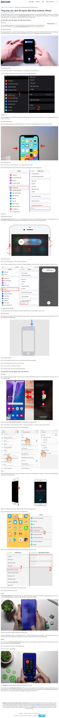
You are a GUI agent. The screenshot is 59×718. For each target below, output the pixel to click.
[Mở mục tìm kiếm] (56, 1)
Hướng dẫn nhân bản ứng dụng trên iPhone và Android (20, 685)
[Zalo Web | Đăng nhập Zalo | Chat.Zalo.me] (5, 1)
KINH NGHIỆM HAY (50, 1)
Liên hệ (25, 713)
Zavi (43, 1)
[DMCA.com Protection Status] (41, 715)
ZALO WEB (31, 1)
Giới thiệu (21, 713)
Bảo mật (29, 713)
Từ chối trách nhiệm (36, 713)
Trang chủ (3, 7)
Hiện (56, 23)
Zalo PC (38, 1)
